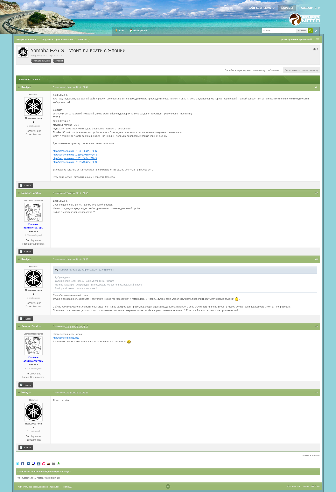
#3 (316, 259)
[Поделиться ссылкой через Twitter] (17, 463)
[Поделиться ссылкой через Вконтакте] (38, 463)
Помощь (67, 487)
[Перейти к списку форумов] (305, 18)
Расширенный (315, 30)
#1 (316, 87)
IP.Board (316, 486)
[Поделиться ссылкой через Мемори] (43, 463)
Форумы (287, 7)
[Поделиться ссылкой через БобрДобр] (48, 463)
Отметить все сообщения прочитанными (38, 487)
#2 (316, 193)
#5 (316, 392)
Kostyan (41, 55)
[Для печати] (53, 463)
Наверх (27, 185)
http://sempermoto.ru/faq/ (66, 337)
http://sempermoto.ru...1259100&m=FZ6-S (75, 154)
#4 (316, 326)
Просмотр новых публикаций (296, 39)
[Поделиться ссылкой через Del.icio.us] (33, 463)
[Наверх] (168, 486)
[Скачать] (58, 463)
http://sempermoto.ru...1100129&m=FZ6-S (75, 151)
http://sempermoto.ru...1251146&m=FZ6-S (75, 158)
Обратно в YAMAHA (310, 455)
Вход (121, 30)
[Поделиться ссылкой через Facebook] (22, 463)
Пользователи (309, 7)
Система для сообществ (299, 486)
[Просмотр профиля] (33, 106)
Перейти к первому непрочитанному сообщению (252, 70)
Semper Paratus (31, 193)
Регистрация (140, 30)
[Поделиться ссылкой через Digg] (28, 463)
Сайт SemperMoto (261, 7)
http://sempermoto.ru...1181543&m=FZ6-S (75, 162)
